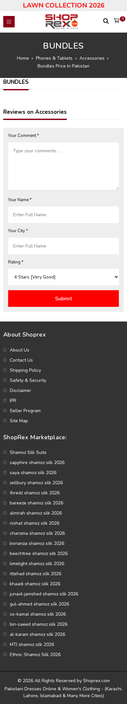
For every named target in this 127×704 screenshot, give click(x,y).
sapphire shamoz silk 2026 (37, 462)
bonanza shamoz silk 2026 (37, 543)
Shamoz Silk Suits (28, 452)
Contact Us (21, 360)
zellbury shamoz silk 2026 (36, 483)
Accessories (92, 58)
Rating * (15, 262)
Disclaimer (20, 390)
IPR (13, 400)
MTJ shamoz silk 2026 (32, 644)
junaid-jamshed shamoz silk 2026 (44, 594)
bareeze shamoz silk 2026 (36, 503)
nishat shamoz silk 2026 (34, 523)
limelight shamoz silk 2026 (37, 564)
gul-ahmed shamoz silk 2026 (39, 604)
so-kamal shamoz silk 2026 (38, 614)
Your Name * (20, 200)
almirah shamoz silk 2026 (36, 513)
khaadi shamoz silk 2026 (35, 584)
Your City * (18, 231)
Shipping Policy (25, 370)
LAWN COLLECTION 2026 (64, 5)
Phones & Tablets (54, 58)
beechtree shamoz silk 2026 (39, 553)
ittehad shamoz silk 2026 (35, 574)
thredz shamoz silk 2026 (35, 493)
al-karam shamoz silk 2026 (37, 634)
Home (23, 58)
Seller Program (25, 411)
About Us (19, 350)
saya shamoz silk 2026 (33, 473)
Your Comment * (23, 136)
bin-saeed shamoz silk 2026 (38, 624)
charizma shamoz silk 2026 (37, 533)
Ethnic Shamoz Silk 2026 (35, 655)
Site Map (19, 421)
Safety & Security (28, 380)
